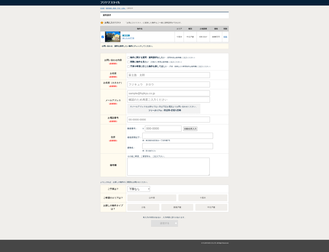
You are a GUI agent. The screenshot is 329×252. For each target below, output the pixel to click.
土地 (143, 207)
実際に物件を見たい (156, 62)
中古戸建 (211, 207)
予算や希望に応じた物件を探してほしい (170, 66)
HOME (102, 8)
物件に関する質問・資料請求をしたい (163, 57)
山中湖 (152, 198)
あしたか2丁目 (128, 38)
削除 (225, 37)
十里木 (203, 198)
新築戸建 (177, 207)
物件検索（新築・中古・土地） (116, 8)
